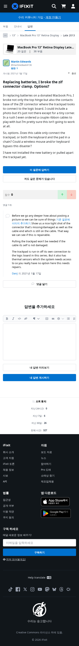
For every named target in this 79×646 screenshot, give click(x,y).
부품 (5, 26)
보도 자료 (46, 452)
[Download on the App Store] (55, 501)
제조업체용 (47, 481)
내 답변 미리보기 (39, 367)
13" (14, 35)
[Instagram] (32, 589)
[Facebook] (18, 589)
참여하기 (46, 464)
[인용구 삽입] (53, 318)
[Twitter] (25, 589)
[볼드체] (7, 318)
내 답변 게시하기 (39, 377)
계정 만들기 (53, 17)
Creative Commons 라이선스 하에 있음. (39, 632)
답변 (30, 26)
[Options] (5, 35)
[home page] (22, 6)
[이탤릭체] (13, 318)
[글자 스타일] (36, 318)
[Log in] (73, 6)
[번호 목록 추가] (75, 318)
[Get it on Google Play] (56, 513)
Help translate (36, 577)
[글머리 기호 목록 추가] (68, 318)
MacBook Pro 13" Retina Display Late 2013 (48, 47)
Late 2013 (69, 35)
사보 (5, 475)
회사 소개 (8, 452)
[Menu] (5, 6)
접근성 (7, 499)
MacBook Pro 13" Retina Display (39, 35)
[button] (54, 6)
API (5, 481)
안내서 (18, 26)
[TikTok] (10, 589)
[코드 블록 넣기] (47, 318)
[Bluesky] (54, 589)
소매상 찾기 (48, 475)
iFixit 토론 (9, 464)
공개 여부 (8, 505)
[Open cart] (63, 6)
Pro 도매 (46, 469)
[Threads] (61, 589)
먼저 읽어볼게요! (16, 559)
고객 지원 (8, 458)
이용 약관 (8, 511)
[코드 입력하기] (19, 318)
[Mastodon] (47, 589)
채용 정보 (8, 469)
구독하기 (39, 552)
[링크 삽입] (26, 318)
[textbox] (39, 342)
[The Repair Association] (69, 589)
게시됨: (15, 73)
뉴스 (43, 458)
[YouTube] (40, 589)
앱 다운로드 (48, 493)
